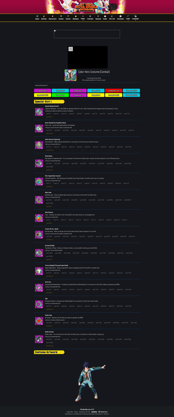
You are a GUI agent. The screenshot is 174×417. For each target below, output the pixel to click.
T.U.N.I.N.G (90, 19)
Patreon (76, 412)
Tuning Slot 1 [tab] (60, 90)
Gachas (61, 19)
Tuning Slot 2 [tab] (78, 90)
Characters (52, 19)
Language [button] (135, 19)
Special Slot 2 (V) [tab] (42, 95)
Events (68, 19)
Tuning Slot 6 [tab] (60, 95)
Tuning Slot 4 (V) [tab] (113, 90)
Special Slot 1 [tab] (42, 90)
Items (83, 19)
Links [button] (128, 19)
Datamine (120, 19)
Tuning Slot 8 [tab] (96, 95)
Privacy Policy (70, 412)
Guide (105, 19)
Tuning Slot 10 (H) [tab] (131, 95)
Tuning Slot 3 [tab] (96, 90)
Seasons (98, 19)
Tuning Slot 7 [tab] (78, 95)
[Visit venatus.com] (104, 65)
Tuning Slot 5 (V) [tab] (131, 90)
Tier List (112, 19)
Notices (43, 19)
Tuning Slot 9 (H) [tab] (113, 95)
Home (37, 19)
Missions (76, 19)
